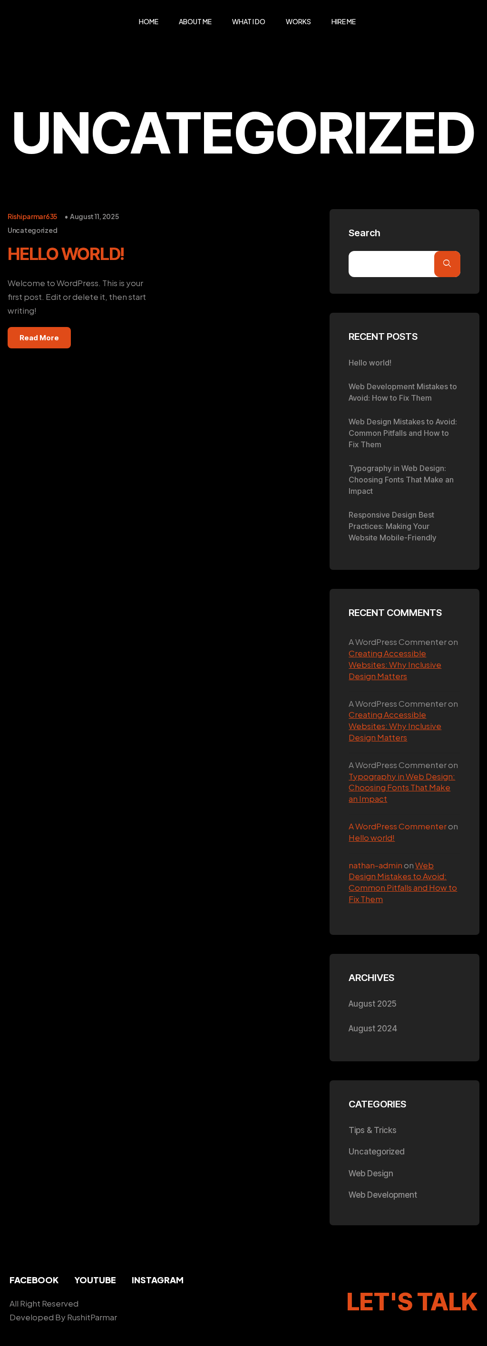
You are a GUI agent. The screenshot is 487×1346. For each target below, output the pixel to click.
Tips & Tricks (373, 1130)
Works (298, 21)
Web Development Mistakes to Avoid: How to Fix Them (403, 392)
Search (364, 233)
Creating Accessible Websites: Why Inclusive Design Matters (395, 664)
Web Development (383, 1195)
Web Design (371, 1173)
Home (148, 21)
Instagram (158, 1279)
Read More (39, 337)
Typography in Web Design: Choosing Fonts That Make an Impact (401, 479)
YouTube (95, 1279)
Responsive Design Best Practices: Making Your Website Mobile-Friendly (392, 526)
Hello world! (66, 253)
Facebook (34, 1279)
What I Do (248, 21)
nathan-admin (375, 865)
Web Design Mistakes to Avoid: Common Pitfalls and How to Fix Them (403, 433)
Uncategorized (32, 230)
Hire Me (343, 21)
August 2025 (372, 1004)
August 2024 (373, 1028)
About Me (195, 21)
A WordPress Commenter (398, 826)
